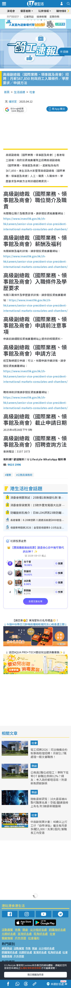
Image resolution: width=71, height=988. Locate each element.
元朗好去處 (9, 934)
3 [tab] (34, 20)
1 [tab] (28, 20)
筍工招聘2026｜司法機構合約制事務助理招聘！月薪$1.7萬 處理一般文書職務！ (49, 753)
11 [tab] (41, 24)
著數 (8, 475)
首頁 (7, 92)
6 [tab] (44, 20)
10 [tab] (38, 24)
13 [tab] (34, 28)
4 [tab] (38, 20)
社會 (32, 92)
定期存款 (54, 16)
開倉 (25, 930)
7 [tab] (28, 24)
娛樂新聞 (42, 16)
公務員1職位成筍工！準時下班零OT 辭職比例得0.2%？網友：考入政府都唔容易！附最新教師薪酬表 (50, 777)
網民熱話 (7, 948)
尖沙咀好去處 (38, 930)
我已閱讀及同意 (35, 974)
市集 (17, 930)
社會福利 (33, 938)
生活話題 (19, 92)
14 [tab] (38, 28)
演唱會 (11, 11)
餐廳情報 (7, 938)
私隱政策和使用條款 (30, 968)
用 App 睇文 (58, 108)
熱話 (34, 766)
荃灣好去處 (25, 934)
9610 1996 (14, 464)
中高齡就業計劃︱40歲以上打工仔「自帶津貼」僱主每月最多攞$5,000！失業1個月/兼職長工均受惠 (49, 827)
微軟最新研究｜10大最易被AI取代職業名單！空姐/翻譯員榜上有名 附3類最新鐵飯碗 (49, 802)
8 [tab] (31, 24)
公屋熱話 (29, 16)
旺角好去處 (41, 934)
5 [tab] (41, 20)
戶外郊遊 (20, 938)
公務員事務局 (25, 475)
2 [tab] (31, 20)
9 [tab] (34, 24)
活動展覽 (7, 930)
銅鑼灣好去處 (57, 930)
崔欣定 (13, 101)
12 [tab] (44, 24)
